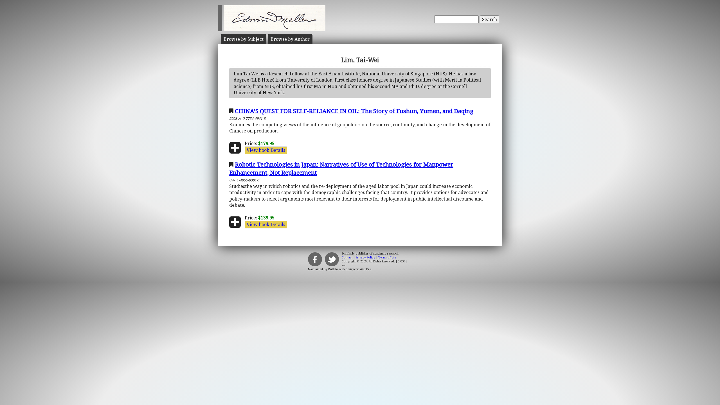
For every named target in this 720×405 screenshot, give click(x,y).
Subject (244, 39)
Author (290, 39)
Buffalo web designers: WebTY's (349, 269)
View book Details (266, 150)
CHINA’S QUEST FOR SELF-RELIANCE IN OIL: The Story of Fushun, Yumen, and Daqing (354, 111)
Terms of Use (387, 257)
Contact (347, 257)
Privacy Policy (365, 257)
